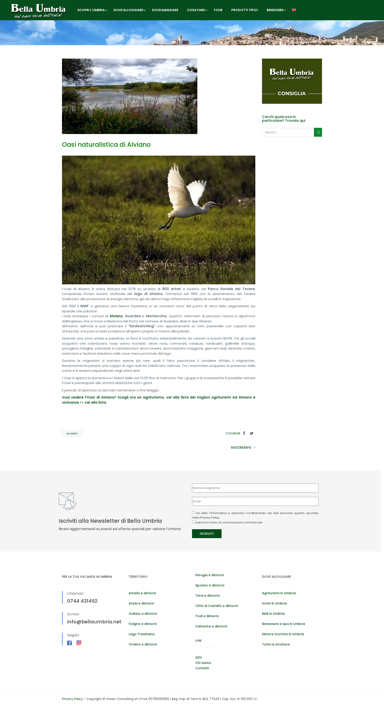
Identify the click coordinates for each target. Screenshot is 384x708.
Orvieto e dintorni (143, 644)
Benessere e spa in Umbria (283, 624)
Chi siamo (203, 663)
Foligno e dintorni (143, 624)
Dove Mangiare (165, 10)
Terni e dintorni (207, 595)
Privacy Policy (209, 517)
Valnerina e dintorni (211, 626)
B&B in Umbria (273, 613)
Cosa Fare (196, 10)
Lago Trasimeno (142, 634)
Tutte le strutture (276, 644)
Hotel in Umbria (274, 603)
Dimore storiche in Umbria (283, 634)
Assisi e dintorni (141, 603)
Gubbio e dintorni (143, 613)
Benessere (275, 10)
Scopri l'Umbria (91, 10)
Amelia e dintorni (142, 593)
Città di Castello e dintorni (216, 606)
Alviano (72, 433)
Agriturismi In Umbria (279, 593)
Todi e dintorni (207, 616)
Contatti (202, 668)
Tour (218, 10)
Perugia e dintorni (209, 575)
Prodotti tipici (244, 10)
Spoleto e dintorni (209, 585)
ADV (198, 657)
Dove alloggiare (128, 10)
